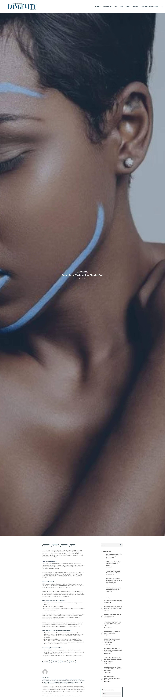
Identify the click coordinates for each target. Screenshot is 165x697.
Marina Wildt (83, 278)
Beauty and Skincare (82, 271)
